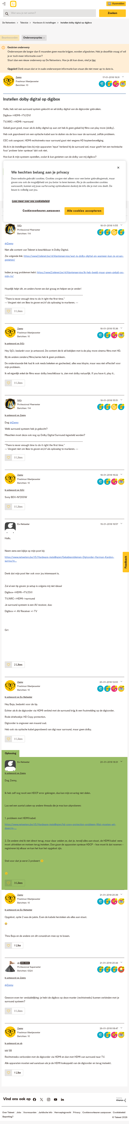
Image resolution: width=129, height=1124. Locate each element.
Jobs (18, 1112)
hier (94, 60)
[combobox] (49, 13)
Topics (4, 4)
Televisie (24, 23)
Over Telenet (8, 1112)
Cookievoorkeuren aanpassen (41, 211)
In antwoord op (14, 344)
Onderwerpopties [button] (32, 38)
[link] (10, 38)
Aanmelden (118, 4)
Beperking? (8, 1117)
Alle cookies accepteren (84, 211)
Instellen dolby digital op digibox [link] (76, 23)
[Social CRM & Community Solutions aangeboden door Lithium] (121, 1100)
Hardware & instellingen (44, 23)
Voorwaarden (29, 1112)
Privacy (76, 1112)
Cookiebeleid (119, 1112)
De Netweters (8, 23)
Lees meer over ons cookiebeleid (31, 201)
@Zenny (9, 243)
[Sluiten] (118, 167)
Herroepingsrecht (62, 1112)
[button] (122, 76)
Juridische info (45, 1112)
